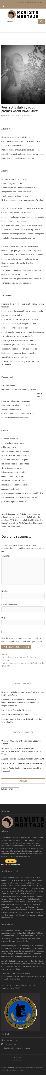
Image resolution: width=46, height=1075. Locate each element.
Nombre (5, 591)
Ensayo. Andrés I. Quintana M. (31, 759)
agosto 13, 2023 (8, 116)
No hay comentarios (25, 116)
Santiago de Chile (10, 1040)
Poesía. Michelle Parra (35, 763)
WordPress (39, 1068)
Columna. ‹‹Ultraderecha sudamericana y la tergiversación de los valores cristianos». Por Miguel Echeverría (20, 703)
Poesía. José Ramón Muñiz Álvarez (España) (19, 714)
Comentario (7, 556)
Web (3, 618)
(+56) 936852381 (10, 1044)
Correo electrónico (9, 605)
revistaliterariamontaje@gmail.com (15, 1048)
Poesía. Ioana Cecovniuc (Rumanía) (16, 710)
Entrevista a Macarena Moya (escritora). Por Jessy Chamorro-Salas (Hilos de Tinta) (21, 751)
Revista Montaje (7, 1067)
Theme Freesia (30, 1068)
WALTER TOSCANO (9, 741)
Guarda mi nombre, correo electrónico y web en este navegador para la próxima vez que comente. (22, 640)
